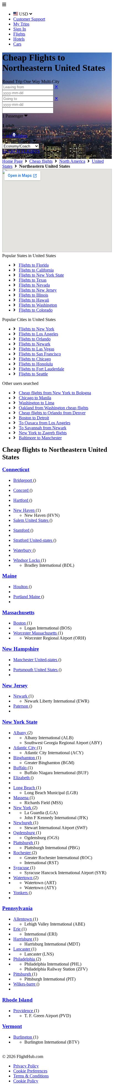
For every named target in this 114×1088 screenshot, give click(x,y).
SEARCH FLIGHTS (21, 151)
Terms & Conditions (31, 1076)
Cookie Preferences (30, 1071)
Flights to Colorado (36, 310)
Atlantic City (25, 747)
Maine (9, 576)
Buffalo (20, 767)
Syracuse (21, 867)
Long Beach (24, 787)
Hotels (19, 39)
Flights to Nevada (34, 285)
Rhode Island (17, 1000)
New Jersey (15, 685)
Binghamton (24, 757)
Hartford (21, 500)
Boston (20, 623)
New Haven (24, 510)
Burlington (23, 1037)
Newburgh (23, 822)
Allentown (23, 919)
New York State (19, 722)
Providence (23, 1010)
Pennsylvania (17, 908)
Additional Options (20, 156)
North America (72, 161)
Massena (21, 797)
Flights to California (36, 270)
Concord (21, 490)
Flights (19, 34)
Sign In (19, 29)
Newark (20, 696)
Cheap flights (41, 161)
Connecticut (15, 469)
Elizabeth (22, 777)
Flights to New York (36, 329)
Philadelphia (24, 959)
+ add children (14, 135)
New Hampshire (20, 649)
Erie (17, 929)
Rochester (22, 852)
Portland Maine (27, 596)
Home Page (12, 161)
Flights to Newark (34, 344)
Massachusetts (18, 612)
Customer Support (29, 19)
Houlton (21, 586)
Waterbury (23, 550)
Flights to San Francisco (40, 354)
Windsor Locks (27, 560)
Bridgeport (23, 480)
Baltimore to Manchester (40, 437)
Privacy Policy (26, 1066)
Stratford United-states (33, 540)
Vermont (12, 1026)
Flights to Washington (38, 305)
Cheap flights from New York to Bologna (55, 392)
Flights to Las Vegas (36, 349)
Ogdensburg (24, 832)
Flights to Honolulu (36, 364)
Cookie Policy (25, 1081)
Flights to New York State (41, 275)
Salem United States (31, 520)
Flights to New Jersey (38, 290)
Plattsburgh (23, 842)
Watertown (23, 877)
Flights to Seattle (33, 374)
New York (22, 807)
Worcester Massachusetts (35, 633)
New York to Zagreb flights (43, 432)
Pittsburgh (22, 974)
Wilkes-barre (25, 984)
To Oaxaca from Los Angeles (44, 422)
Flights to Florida (34, 265)
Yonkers (21, 892)
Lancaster (22, 949)
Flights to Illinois (33, 295)
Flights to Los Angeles (38, 334)
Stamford (21, 530)
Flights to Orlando (35, 339)
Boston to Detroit (34, 417)
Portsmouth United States (36, 669)
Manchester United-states (35, 659)
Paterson (21, 706)
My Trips (21, 24)
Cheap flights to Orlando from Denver (52, 412)
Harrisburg (23, 939)
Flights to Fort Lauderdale (41, 369)
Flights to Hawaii (34, 300)
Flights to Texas (32, 280)
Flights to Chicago (35, 359)
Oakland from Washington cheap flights (53, 407)
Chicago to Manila (35, 397)
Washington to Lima (36, 402)
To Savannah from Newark (42, 427)
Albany (20, 732)
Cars (17, 44)
